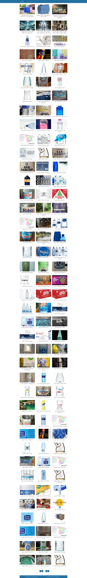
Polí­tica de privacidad (51, 576)
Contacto (57, 576)
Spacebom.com (35, 576)
